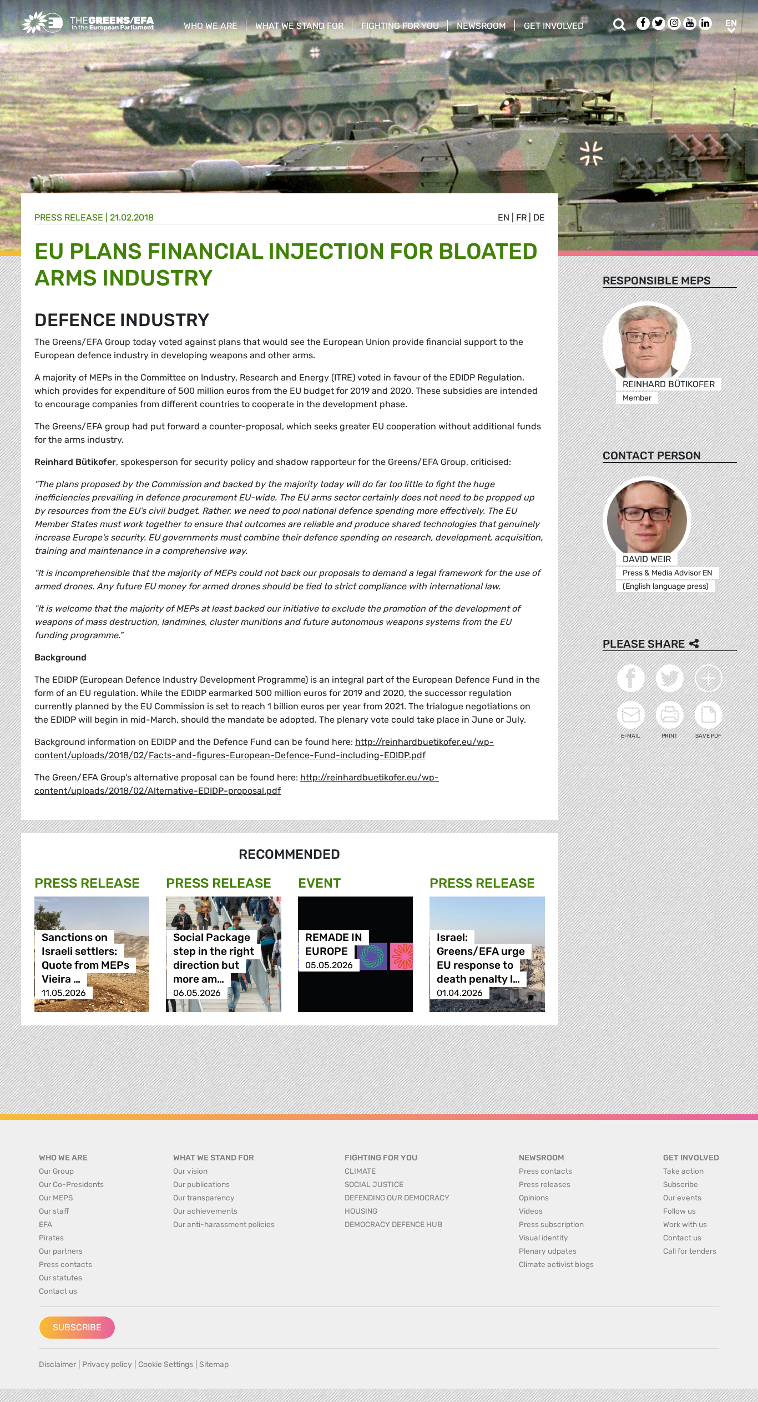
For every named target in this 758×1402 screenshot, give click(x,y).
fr (521, 217)
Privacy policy (107, 1364)
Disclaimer (57, 1364)
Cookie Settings (165, 1364)
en (503, 217)
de (539, 217)
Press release (68, 217)
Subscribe (77, 1327)
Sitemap (214, 1364)
